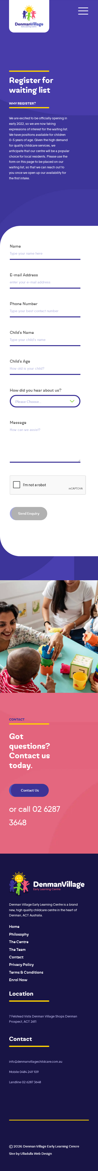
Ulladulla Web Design (36, 1154)
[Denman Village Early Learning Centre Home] (29, 16)
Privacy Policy (21, 964)
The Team (17, 949)
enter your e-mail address (30, 282)
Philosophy (19, 934)
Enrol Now (18, 979)
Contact (16, 957)
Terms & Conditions (26, 972)
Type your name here (26, 253)
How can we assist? (25, 430)
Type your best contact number (34, 311)
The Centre (18, 941)
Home (14, 926)
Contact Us (30, 790)
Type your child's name (27, 340)
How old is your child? (27, 368)
